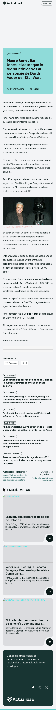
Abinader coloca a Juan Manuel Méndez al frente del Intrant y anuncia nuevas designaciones (25, 443)
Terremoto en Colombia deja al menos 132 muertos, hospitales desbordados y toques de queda (27, 460)
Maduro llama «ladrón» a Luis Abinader (42, 479)
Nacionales (13, 53)
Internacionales (12, 453)
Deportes (8, 409)
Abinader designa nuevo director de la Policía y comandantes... (26, 622)
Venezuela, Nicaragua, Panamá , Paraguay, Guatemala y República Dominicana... (27, 570)
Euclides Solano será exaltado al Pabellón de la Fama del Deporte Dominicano (27, 415)
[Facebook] (33, 688)
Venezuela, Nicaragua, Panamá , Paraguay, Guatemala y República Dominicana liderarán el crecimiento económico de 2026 (27, 399)
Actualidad (19, 89)
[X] (46, 688)
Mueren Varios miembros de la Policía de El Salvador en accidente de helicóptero (15, 477)
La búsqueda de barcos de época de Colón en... (27, 518)
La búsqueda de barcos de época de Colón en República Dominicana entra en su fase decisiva (28, 382)
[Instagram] (39, 688)
